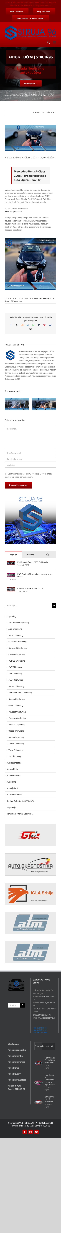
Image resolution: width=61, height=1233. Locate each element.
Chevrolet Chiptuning (17, 648)
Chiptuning (11, 616)
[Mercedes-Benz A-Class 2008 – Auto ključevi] (30, 264)
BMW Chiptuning (15, 635)
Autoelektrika (12, 769)
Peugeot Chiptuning (17, 712)
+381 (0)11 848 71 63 (46, 1009)
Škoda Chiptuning (16, 731)
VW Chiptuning (14, 756)
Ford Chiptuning (15, 673)
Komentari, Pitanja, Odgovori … (20, 814)
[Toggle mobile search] (48, 42)
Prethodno (39, 112)
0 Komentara (16, 301)
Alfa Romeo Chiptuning (18, 622)
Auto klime (11, 782)
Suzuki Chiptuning (16, 743)
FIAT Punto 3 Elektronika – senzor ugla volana (34, 575)
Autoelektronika (13, 775)
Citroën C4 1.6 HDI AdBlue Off (30, 588)
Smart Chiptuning (16, 737)
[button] (7, 404)
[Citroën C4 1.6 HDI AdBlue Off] (11, 589)
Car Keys (34, 298)
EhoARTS (25, 1126)
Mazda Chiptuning (16, 686)
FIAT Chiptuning (15, 667)
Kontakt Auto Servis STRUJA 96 (20, 801)
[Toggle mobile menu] (54, 42)
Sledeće (50, 112)
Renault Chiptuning (16, 724)
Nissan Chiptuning (16, 699)
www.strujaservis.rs (13, 211)
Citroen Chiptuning (16, 654)
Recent (30, 554)
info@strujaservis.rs (43, 5)
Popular (13, 554)
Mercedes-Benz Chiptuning (20, 692)
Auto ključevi (12, 788)
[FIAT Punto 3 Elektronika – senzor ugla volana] (11, 574)
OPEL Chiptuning (15, 705)
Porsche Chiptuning (17, 718)
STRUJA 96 (12, 298)
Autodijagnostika (14, 763)
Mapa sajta (11, 807)
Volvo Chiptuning (15, 750)
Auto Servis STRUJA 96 (40, 1126)
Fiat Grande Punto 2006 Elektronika (32, 562)
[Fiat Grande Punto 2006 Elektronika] (11, 562)
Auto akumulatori (14, 794)
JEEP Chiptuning (15, 680)
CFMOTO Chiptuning (17, 641)
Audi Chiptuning (15, 629)
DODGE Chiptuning (16, 661)
